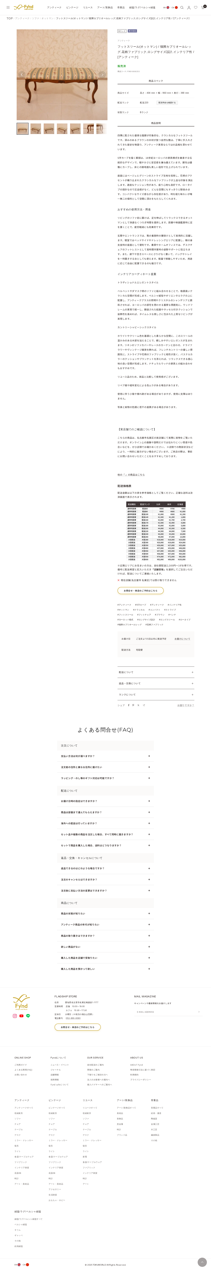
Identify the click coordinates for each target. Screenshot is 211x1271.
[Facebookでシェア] (128, 705)
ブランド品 (122, 1135)
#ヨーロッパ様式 (125, 620)
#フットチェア (144, 615)
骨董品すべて (157, 1108)
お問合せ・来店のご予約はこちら (140, 590)
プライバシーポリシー (140, 1079)
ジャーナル (56, 1069)
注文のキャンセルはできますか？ (79, 879)
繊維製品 (155, 1135)
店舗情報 (55, 1074)
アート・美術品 (22, 1184)
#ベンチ (172, 615)
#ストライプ (170, 610)
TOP (10, 18)
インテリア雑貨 (22, 1167)
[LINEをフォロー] (28, 1016)
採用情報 (55, 1079)
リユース (88, 7)
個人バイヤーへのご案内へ (99, 1084)
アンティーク (54, 7)
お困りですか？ (185, 705)
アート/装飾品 (105, 7)
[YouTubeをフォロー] (21, 1016)
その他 (154, 1140)
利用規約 (134, 1074)
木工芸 (154, 1129)
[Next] (102, 74)
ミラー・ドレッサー (24, 1140)
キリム (18, 1230)
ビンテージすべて (57, 1108)
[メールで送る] (144, 705)
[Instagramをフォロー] (15, 1016)
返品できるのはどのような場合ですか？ (83, 868)
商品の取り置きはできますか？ (78, 935)
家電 (85, 1157)
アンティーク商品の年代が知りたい (80, 924)
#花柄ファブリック (154, 624)
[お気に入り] (195, 7)
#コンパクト (154, 610)
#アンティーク (124, 605)
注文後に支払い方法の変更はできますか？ (84, 890)
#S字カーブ (140, 605)
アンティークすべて (24, 1108)
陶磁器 (154, 1119)
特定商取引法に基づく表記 (142, 1069)
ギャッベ (19, 1235)
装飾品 (120, 1119)
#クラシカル (139, 610)
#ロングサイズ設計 (146, 620)
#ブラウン (160, 615)
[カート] (202, 7)
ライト (18, 1151)
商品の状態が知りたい (73, 913)
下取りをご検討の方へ (97, 1074)
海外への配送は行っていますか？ (79, 823)
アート (86, 1184)
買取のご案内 (93, 1069)
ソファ (35, 18)
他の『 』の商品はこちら (131, 474)
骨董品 (121, 7)
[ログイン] (188, 7)
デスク (18, 1135)
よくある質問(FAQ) (23, 1069)
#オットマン (123, 610)
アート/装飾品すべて (126, 1108)
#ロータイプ (185, 620)
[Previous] (22, 74)
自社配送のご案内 (95, 1064)
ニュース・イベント (60, 1064)
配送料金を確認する (167, 103)
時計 (17, 1178)
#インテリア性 (174, 605)
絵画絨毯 (19, 1246)
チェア (18, 1124)
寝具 (17, 1146)
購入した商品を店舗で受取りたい (79, 957)
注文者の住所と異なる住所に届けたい (81, 767)
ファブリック (21, 1162)
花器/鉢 (18, 1173)
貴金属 (120, 1124)
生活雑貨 (53, 1195)
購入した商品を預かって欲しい (78, 968)
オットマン (48, 18)
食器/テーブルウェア (24, 1157)
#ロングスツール (167, 620)
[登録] (198, 1012)
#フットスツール (125, 615)
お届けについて (182, 638)
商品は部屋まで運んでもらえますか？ (81, 812)
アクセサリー (55, 1189)
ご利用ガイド (21, 1064)
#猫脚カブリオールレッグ (130, 624)
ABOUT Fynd (136, 1064)
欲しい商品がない (70, 946)
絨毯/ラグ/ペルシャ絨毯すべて (29, 1219)
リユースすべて (90, 1108)
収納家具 (19, 1113)
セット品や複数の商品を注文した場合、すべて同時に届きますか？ (97, 834)
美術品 (120, 1113)
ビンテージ (72, 7)
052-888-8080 (73, 1018)
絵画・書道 (156, 1113)
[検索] (181, 7)
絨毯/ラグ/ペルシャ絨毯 (142, 7)
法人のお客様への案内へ (98, 1079)
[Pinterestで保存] (133, 705)
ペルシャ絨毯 (21, 1224)
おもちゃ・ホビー (57, 1200)
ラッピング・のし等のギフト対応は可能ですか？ (87, 778)
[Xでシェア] (138, 705)
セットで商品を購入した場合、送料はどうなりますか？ (91, 845)
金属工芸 (155, 1124)
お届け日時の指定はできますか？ (79, 801)
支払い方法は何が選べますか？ (78, 756)
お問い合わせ (21, 1074)
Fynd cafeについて (60, 1084)
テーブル (19, 1129)
